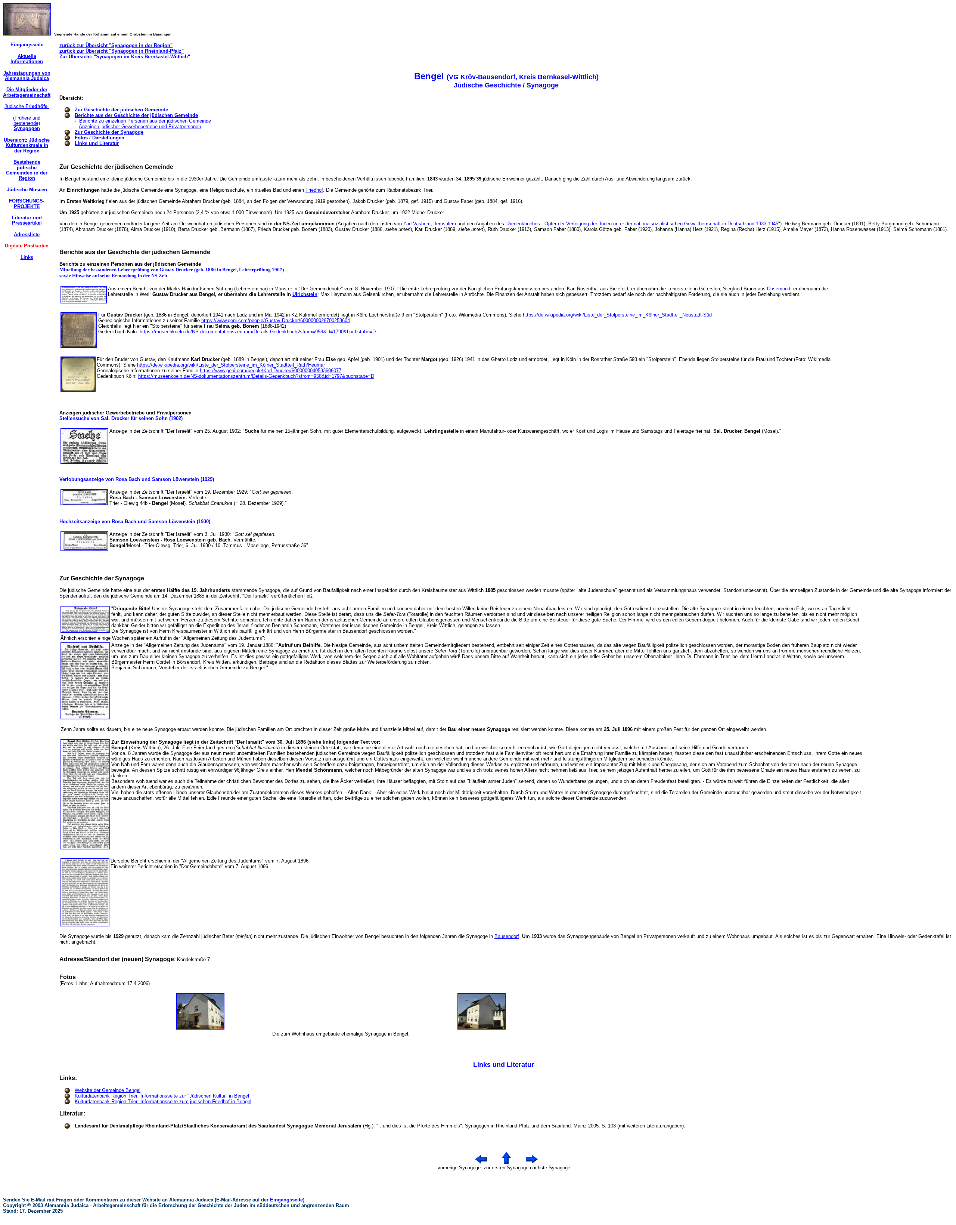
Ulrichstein (304, 294)
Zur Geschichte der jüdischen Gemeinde (121, 109)
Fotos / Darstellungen (99, 138)
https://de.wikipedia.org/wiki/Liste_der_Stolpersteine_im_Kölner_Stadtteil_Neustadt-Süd (617, 315)
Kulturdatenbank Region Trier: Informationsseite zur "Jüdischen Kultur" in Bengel (162, 1096)
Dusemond (778, 288)
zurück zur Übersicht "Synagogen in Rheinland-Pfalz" (121, 51)
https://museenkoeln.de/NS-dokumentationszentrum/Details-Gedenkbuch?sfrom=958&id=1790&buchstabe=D (258, 331)
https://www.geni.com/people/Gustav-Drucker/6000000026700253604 (275, 320)
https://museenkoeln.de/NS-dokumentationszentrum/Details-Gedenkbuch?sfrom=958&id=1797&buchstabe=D (256, 376)
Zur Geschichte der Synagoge (109, 132)
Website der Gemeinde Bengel (107, 1090)
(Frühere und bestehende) (26, 123)
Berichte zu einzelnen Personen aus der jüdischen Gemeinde (145, 121)
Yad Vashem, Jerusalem (429, 223)
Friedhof (314, 190)
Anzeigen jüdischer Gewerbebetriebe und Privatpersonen (140, 126)
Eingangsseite (286, 1200)
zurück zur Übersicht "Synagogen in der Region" (116, 45)
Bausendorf (506, 936)
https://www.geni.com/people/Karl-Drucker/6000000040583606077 (270, 370)
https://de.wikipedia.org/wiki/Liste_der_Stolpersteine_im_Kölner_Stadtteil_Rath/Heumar (231, 365)
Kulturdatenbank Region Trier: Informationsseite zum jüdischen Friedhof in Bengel (163, 1101)
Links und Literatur (97, 143)
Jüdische (26, 106)
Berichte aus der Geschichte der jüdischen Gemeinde (136, 115)
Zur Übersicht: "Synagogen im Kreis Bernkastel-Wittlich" (124, 56)
